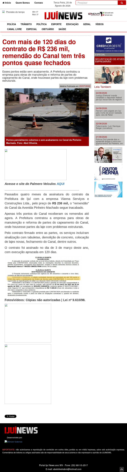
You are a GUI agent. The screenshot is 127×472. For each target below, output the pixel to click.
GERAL (87, 24)
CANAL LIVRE (14, 29)
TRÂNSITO (26, 24)
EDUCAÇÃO (72, 24)
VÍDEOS (99, 24)
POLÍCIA (11, 24)
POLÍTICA (41, 24)
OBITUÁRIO (48, 29)
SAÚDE (62, 29)
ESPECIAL (31, 29)
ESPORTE (56, 24)
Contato (38, 2)
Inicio (8, 2)
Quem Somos (23, 2)
